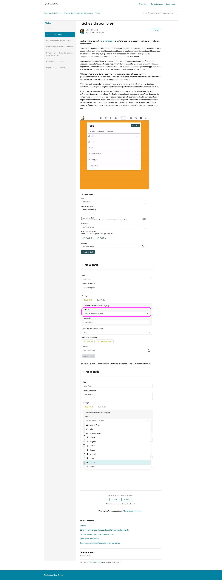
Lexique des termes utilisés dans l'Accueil (97, 534)
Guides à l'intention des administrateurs (78, 13)
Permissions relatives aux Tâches (59, 47)
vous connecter (94, 562)
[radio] (114, 499)
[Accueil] (52, 5)
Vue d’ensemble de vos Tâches (58, 41)
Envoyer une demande (133, 511)
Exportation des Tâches (55, 67)
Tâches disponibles (54, 34)
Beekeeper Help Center (52, 13)
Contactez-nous (157, 4)
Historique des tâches (55, 61)
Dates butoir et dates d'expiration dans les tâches (59, 54)
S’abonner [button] (156, 30)
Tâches (97, 13)
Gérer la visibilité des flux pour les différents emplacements (104, 530)
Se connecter (171, 4)
